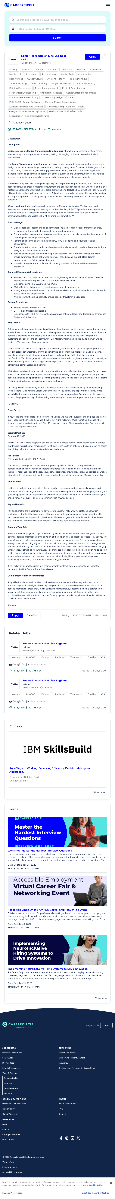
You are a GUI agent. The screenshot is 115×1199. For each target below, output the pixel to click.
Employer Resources (11, 1134)
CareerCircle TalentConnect (72, 1058)
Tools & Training (9, 1073)
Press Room (8, 1139)
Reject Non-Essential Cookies (95, 1193)
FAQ (61, 1109)
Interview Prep (11, 1088)
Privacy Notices (9, 1167)
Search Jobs (7, 1058)
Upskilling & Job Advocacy (14, 1104)
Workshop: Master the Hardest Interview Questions (40, 850)
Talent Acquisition (67, 1053)
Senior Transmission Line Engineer (43, 55)
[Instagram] (67, 1138)
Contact (106, 1025)
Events (5, 1129)
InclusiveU (63, 1063)
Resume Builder (11, 1078)
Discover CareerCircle (12, 1053)
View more (99, 792)
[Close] (111, 1183)
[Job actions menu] (104, 56)
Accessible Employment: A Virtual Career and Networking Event (47, 909)
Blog (4, 1124)
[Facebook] (61, 1138)
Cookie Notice (96, 1185)
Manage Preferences (12, 1177)
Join (97, 1025)
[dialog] (57, 1188)
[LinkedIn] (72, 1138)
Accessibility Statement (13, 1172)
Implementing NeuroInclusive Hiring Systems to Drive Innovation (48, 968)
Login (89, 1025)
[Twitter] (78, 1138)
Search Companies (10, 1068)
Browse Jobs (8, 1063)
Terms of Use (8, 1162)
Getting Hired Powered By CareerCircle (77, 1068)
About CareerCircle (68, 1104)
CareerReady (8, 1109)
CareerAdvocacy (10, 1114)
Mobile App (9, 1093)
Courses (8, 1083)
